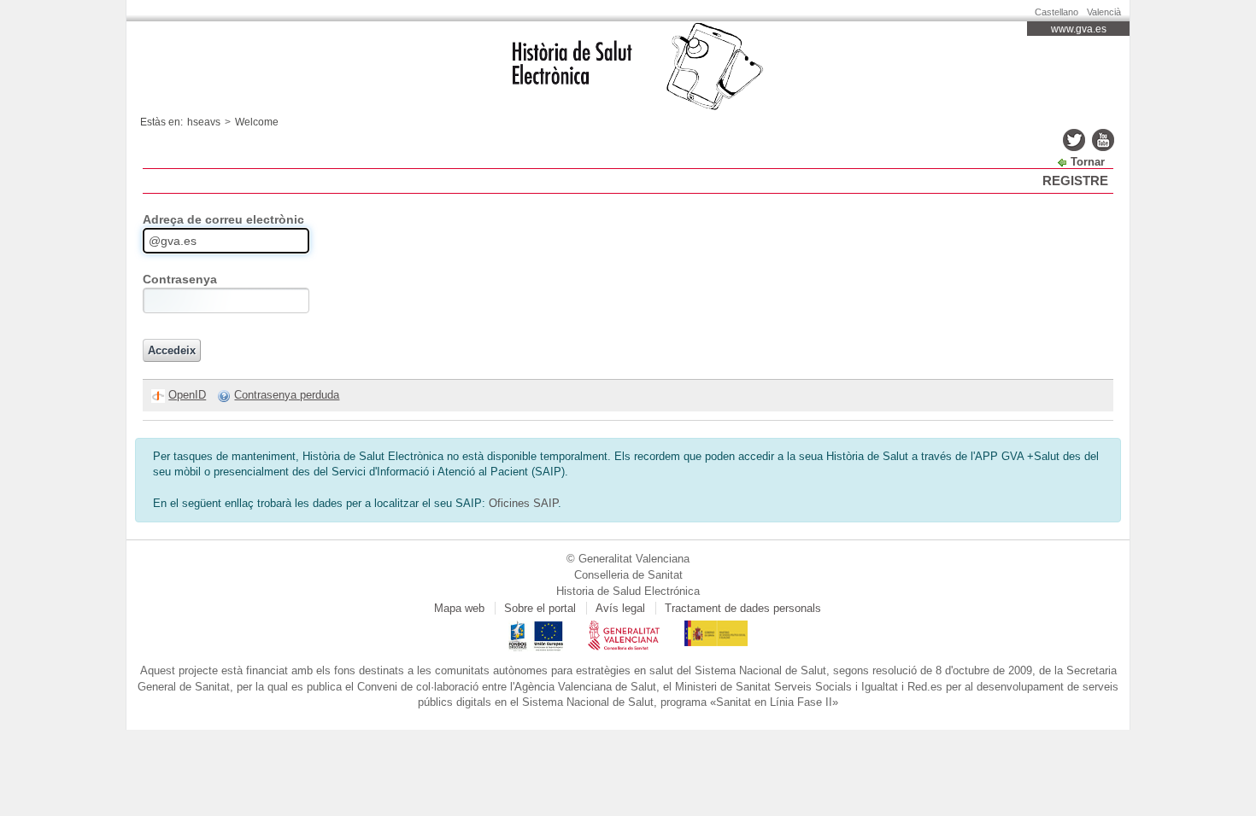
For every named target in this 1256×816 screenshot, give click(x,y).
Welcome (257, 122)
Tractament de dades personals (743, 608)
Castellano (1056, 12)
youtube (1103, 140)
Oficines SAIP (523, 503)
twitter (1074, 140)
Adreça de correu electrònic (223, 219)
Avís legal (620, 608)
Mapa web (459, 608)
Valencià (1104, 12)
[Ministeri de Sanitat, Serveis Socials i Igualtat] (716, 627)
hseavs (203, 122)
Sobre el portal (540, 608)
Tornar (1088, 161)
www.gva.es (1078, 29)
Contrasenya (180, 279)
